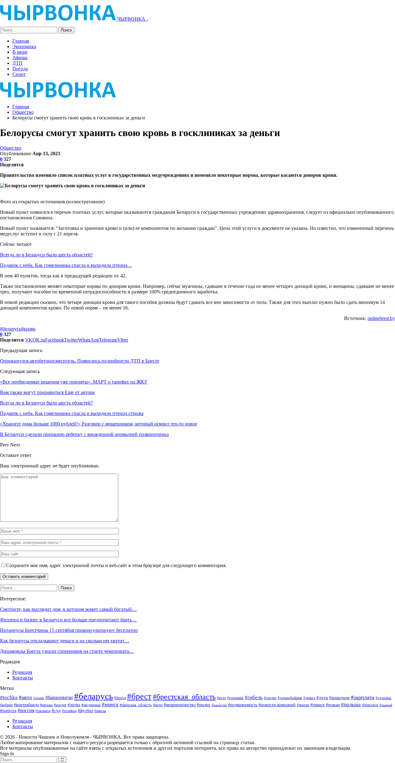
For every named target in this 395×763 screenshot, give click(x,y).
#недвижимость (242, 705)
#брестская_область (184, 696)
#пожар (333, 704)
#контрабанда (26, 704)
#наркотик (219, 705)
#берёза (120, 698)
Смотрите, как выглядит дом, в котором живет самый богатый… (68, 609)
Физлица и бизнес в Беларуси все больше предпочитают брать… (68, 619)
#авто (25, 697)
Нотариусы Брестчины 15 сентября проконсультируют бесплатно (69, 630)
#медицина (91, 705)
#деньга (309, 698)
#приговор (370, 705)
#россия (26, 710)
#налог (203, 704)
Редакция (22, 672)
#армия (38, 698)
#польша (351, 704)
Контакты (22, 677)
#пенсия (303, 705)
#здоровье (383, 698)
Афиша (19, 57)
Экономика (24, 46)
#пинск (317, 704)
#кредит (60, 705)
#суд (56, 710)
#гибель (254, 697)
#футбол (85, 710)
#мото (158, 705)
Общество (10, 148)
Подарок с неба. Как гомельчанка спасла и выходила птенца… (66, 265)
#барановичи (59, 697)
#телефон (69, 711)
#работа (8, 710)
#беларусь (10, 328)
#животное (339, 697)
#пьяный (386, 705)
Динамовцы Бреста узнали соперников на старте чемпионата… (67, 651)
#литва (74, 704)
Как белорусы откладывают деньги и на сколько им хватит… (64, 640)
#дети (322, 697)
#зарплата (362, 697)
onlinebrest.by (381, 318)
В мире (19, 52)
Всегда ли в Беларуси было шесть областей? (46, 254)
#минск (110, 704)
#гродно (270, 698)
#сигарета (42, 711)
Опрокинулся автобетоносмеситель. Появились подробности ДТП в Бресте (79, 360)
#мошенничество (180, 704)
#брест (139, 696)
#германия (235, 698)
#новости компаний (277, 705)
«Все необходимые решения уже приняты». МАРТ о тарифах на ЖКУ (74, 381)
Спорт (19, 74)
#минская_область (136, 705)
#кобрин (6, 705)
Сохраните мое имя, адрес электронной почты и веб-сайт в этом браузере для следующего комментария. (116, 565)
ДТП (17, 63)
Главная (20, 41)
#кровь (28, 328)
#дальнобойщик (290, 698)
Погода (20, 68)
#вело (221, 698)
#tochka (9, 697)
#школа (100, 711)
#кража (46, 705)
